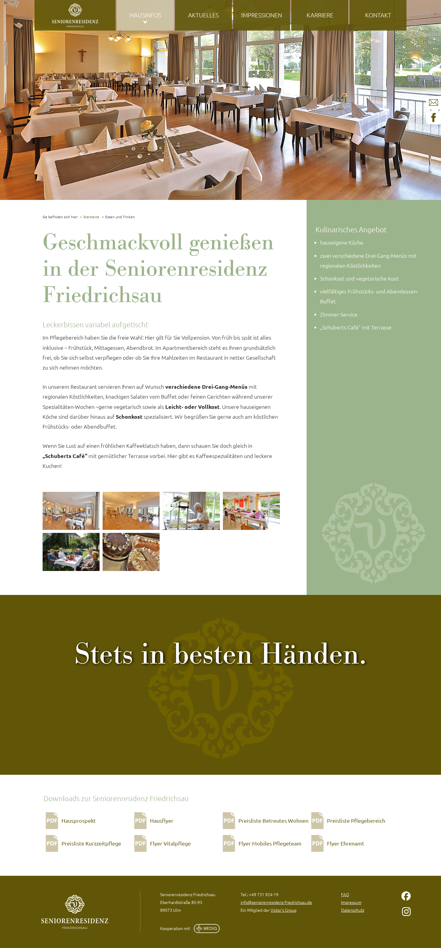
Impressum (351, 902)
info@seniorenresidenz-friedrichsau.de (276, 902)
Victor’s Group (283, 910)
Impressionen (261, 15)
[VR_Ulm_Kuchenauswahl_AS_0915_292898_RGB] (131, 552)
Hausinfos (145, 15)
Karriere (320, 15)
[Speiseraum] (251, 511)
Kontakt (378, 15)
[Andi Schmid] (191, 511)
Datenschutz (352, 910)
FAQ (345, 894)
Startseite (91, 216)
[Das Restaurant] (71, 511)
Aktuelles (203, 15)
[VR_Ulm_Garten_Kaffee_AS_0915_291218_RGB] (71, 552)
